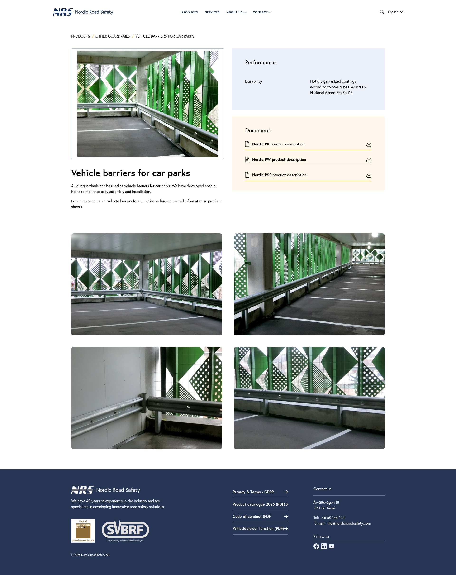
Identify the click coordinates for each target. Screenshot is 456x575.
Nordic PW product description (279, 159)
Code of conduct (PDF (252, 516)
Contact (260, 12)
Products (190, 12)
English (393, 12)
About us (235, 12)
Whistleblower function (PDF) (258, 528)
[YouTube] (331, 547)
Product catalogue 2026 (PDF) (259, 504)
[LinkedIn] (324, 547)
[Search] (382, 12)
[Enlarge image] (146, 284)
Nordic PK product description (278, 143)
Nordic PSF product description (279, 174)
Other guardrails (113, 36)
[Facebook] (316, 547)
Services (212, 12)
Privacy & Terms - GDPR (253, 491)
